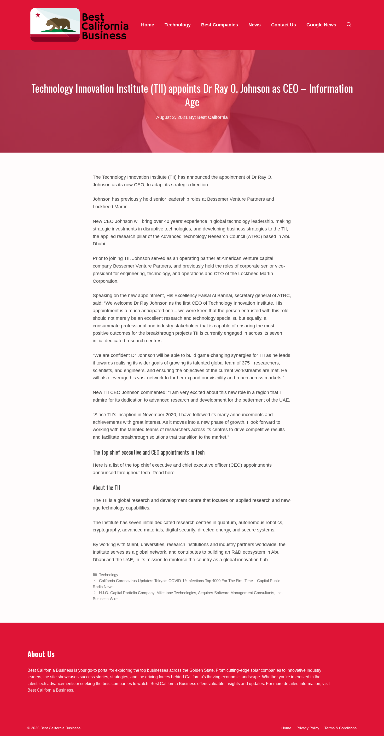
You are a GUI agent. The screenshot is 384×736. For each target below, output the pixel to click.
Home (147, 24)
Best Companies (219, 24)
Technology (178, 24)
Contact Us (283, 24)
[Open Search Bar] (349, 25)
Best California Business (50, 690)
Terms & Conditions (340, 728)
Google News (321, 24)
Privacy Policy (307, 728)
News (254, 24)
